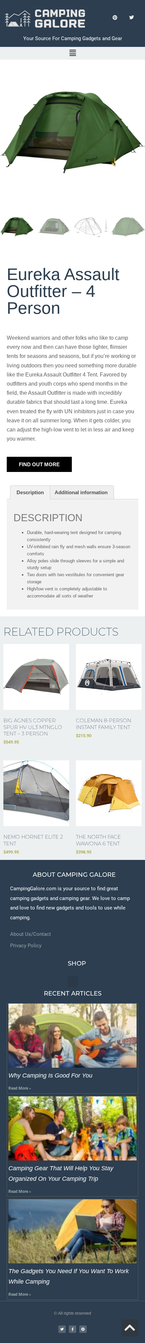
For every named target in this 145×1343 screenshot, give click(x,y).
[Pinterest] (114, 17)
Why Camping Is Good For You (50, 1075)
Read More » (19, 1088)
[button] (72, 53)
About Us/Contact (30, 934)
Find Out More (39, 464)
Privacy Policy (25, 946)
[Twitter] (131, 17)
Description (30, 492)
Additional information (81, 492)
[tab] (30, 492)
